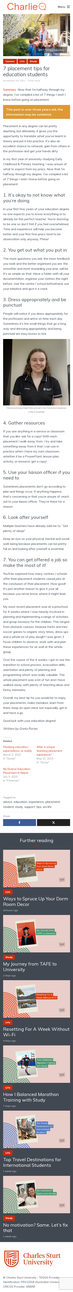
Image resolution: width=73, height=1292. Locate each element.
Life (22, 61)
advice (7, 802)
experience (36, 802)
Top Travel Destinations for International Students (32, 1162)
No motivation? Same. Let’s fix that (35, 1227)
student (8, 807)
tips (38, 807)
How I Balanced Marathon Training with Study (31, 1097)
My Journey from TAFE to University (30, 966)
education (20, 802)
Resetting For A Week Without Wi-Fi (36, 1031)
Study (33, 61)
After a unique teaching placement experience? (49, 750)
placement (52, 802)
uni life (47, 807)
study (19, 807)
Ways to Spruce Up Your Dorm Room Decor (35, 901)
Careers (10, 61)
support (29, 807)
